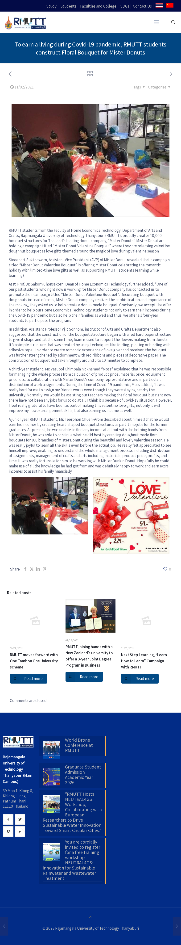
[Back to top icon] (90, 917)
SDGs (124, 6)
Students (68, 6)
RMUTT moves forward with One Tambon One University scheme (34, 661)
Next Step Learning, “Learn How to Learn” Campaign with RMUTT (144, 661)
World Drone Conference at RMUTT (79, 745)
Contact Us (142, 6)
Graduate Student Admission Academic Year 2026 (83, 774)
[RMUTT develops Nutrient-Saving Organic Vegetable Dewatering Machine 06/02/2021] (4, 926)
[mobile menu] (157, 22)
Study (51, 6)
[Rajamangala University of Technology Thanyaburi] (26, 22)
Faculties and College (98, 6)
